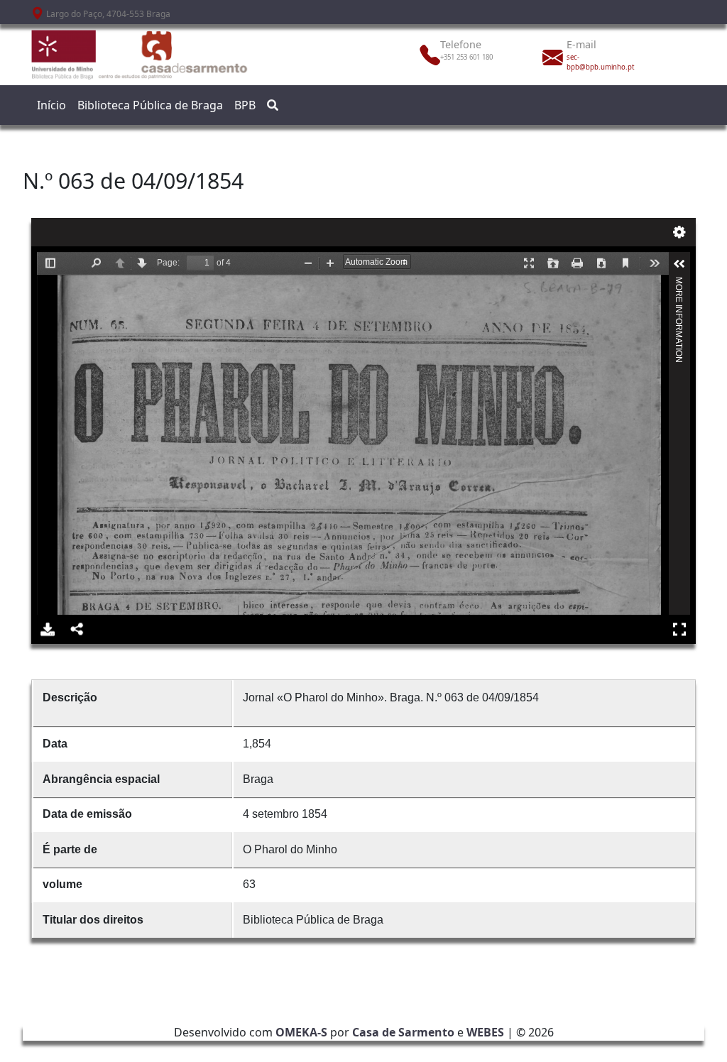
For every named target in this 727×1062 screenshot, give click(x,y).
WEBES (485, 1032)
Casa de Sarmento (403, 1032)
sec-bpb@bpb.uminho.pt (600, 62)
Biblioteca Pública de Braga (150, 105)
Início (51, 105)
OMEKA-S (301, 1032)
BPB (245, 105)
